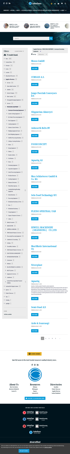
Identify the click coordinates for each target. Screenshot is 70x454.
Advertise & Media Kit (14, 389)
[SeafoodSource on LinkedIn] (9, 3)
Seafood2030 (25, 10)
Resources (35, 384)
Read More (34, 68)
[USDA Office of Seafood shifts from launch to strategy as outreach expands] (6, 25)
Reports (35, 391)
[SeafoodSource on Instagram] (6, 3)
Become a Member (35, 354)
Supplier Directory (42, 10)
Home (5, 10)
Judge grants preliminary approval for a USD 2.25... (35, 26)
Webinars (35, 387)
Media (18, 10)
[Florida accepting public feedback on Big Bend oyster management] (67, 25)
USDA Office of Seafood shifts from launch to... (14, 26)
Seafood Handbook (52, 10)
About (62, 10)
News (7, 10)
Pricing (13, 10)
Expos (58, 10)
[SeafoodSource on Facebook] (4, 3)
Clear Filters (18, 51)
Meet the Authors (14, 387)
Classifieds (56, 387)
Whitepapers (35, 389)
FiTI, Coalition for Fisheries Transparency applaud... (55, 27)
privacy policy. (48, 447)
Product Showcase (33, 10)
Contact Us (14, 391)
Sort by (34, 54)
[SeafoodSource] (35, 3)
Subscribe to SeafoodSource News (35, 398)
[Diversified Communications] (35, 442)
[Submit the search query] (51, 38)
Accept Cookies (24, 450)
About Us (14, 384)
